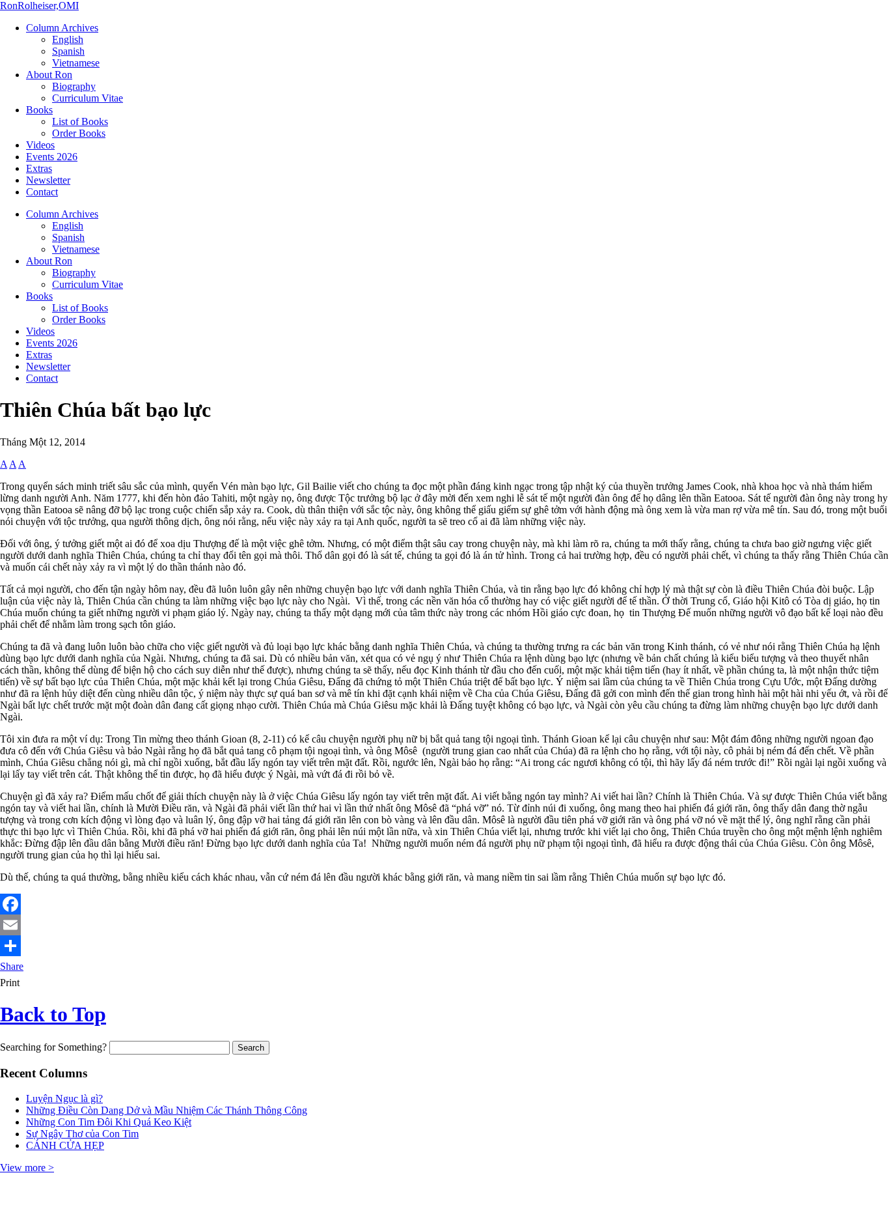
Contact (42, 191)
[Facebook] (444, 904)
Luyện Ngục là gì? (64, 1098)
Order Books (78, 133)
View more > (27, 1167)
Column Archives (62, 27)
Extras (39, 168)
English (67, 39)
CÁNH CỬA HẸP (65, 1145)
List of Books (80, 121)
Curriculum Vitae (87, 98)
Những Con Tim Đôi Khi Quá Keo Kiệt (108, 1121)
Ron (39, 5)
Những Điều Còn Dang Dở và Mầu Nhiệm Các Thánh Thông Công (166, 1110)
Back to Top (53, 1014)
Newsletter (48, 180)
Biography (74, 86)
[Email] (444, 924)
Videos (40, 144)
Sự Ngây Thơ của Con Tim (82, 1133)
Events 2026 (51, 156)
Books (39, 109)
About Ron (49, 74)
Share (11, 966)
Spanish (68, 51)
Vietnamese (76, 62)
